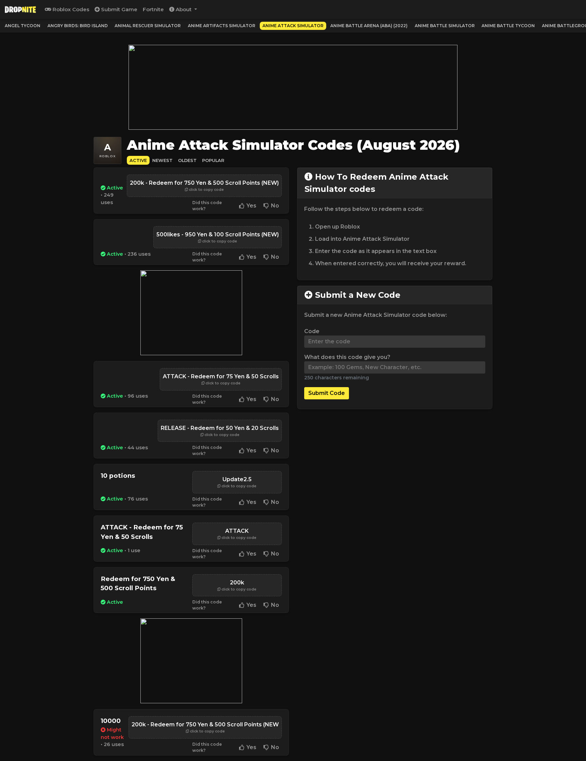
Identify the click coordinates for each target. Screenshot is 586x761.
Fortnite (153, 9)
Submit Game (118, 9)
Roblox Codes (70, 9)
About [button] (183, 9)
